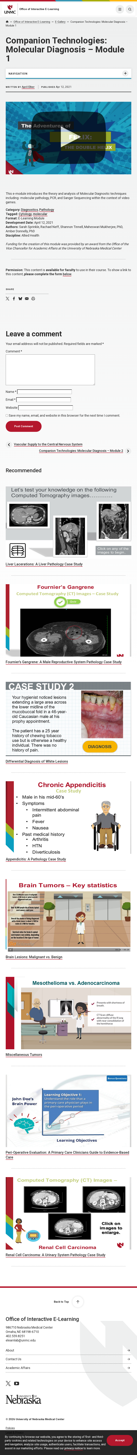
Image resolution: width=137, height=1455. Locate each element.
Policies (10, 1428)
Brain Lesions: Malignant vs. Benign (34, 957)
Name (11, 392)
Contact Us (13, 1359)
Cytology (25, 214)
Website (11, 407)
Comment (14, 351)
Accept (120, 1440)
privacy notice (73, 1448)
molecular (40, 214)
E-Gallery (60, 21)
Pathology (46, 210)
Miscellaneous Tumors (24, 1055)
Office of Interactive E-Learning (39, 9)
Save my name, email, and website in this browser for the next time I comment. (64, 415)
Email (11, 399)
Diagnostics (29, 210)
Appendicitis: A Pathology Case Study (36, 859)
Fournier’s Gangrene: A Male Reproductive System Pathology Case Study (64, 662)
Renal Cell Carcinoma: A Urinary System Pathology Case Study (55, 1255)
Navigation (18, 73)
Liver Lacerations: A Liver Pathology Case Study (44, 564)
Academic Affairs (18, 1368)
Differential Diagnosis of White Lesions (37, 761)
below (67, 274)
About (10, 1350)
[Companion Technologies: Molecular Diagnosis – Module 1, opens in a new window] (68, 138)
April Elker (28, 87)
